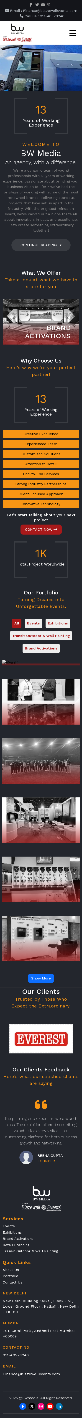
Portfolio (10, 1276)
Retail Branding (16, 1245)
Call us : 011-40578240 (43, 16)
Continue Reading (39, 245)
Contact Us (12, 1282)
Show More (41, 978)
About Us (11, 1270)
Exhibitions (12, 1232)
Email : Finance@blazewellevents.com (43, 10)
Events (9, 1226)
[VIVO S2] (41, 662)
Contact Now (39, 529)
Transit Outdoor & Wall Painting (30, 1251)
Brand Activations (18, 1239)
